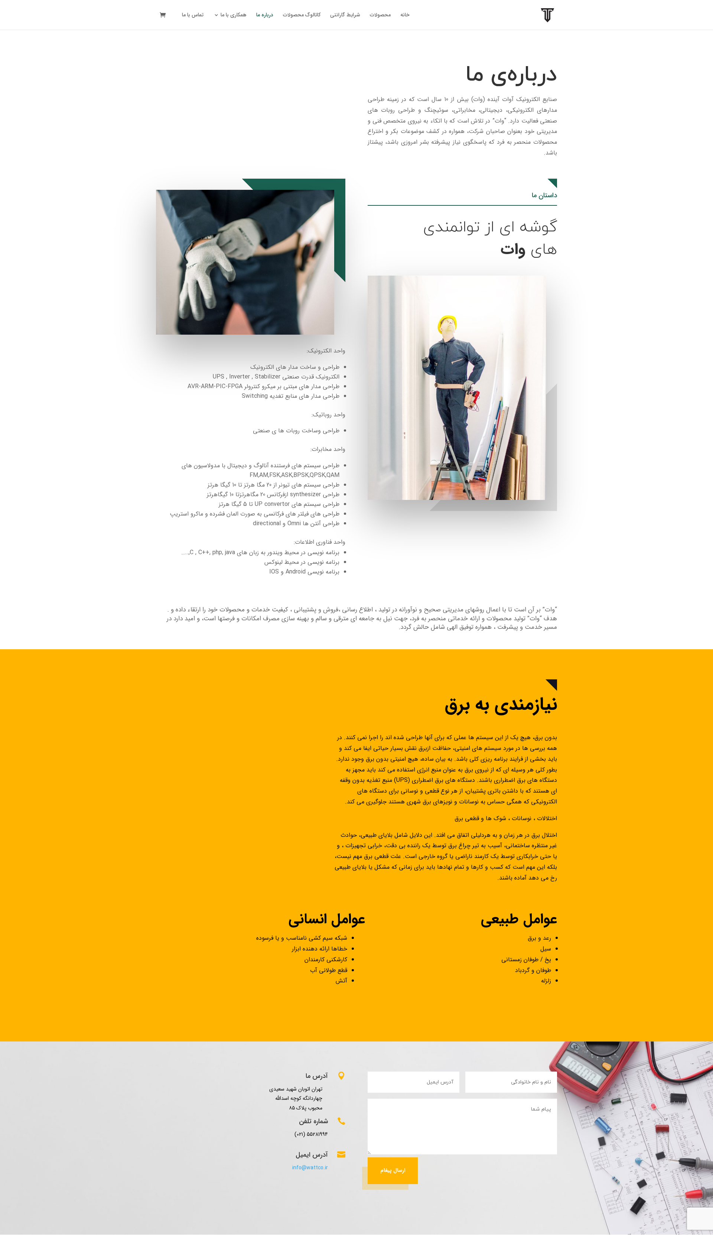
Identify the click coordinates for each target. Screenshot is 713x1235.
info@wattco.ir (310, 1168)
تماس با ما (193, 15)
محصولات (380, 15)
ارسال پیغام (392, 1170)
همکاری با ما (234, 15)
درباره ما (264, 15)
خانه (405, 15)
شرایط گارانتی (345, 15)
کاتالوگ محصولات (301, 15)
